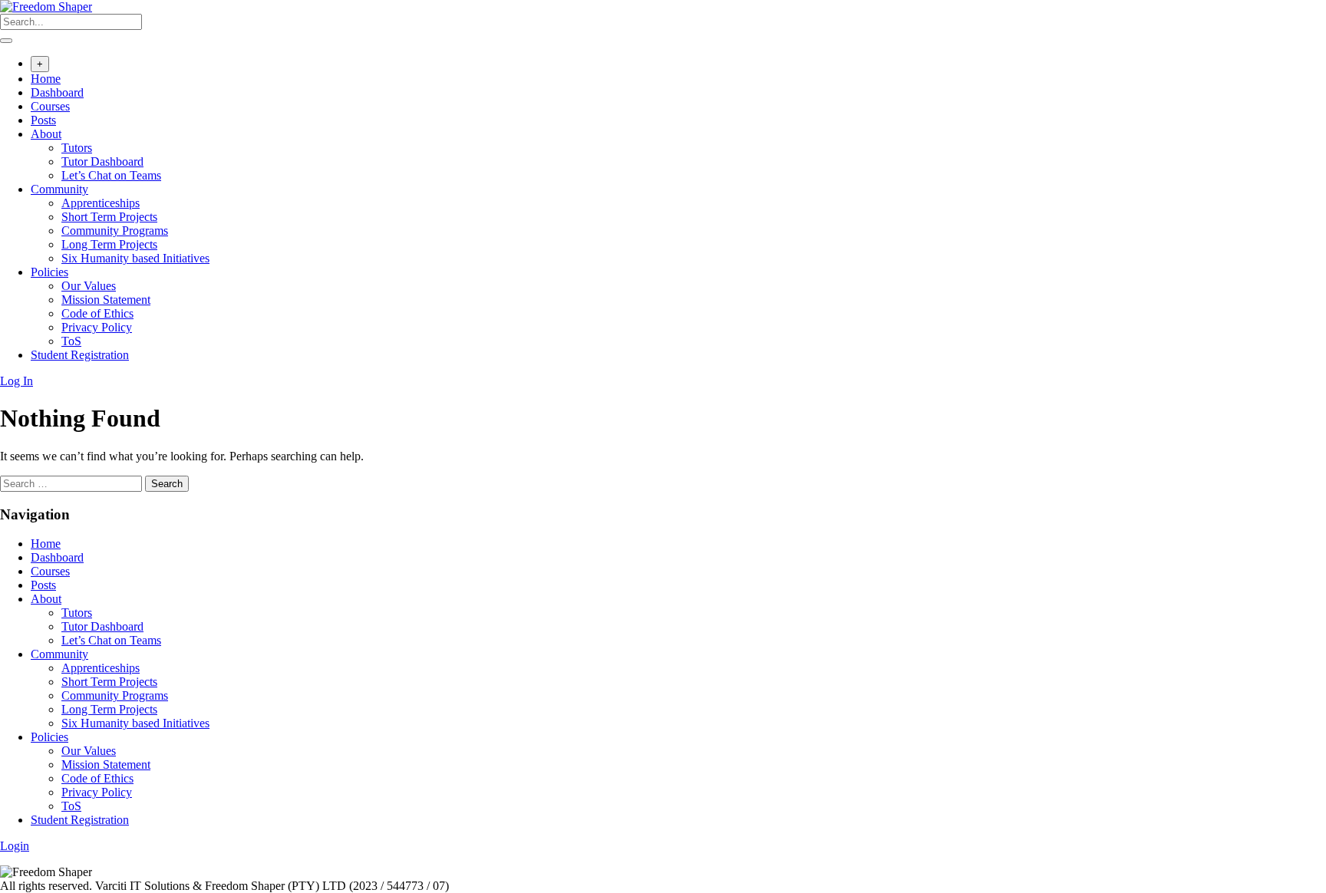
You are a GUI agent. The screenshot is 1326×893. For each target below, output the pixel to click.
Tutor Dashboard (102, 161)
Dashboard (57, 92)
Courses (50, 106)
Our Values (88, 285)
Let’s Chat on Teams (111, 175)
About (46, 133)
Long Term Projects (109, 244)
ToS (71, 341)
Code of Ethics (97, 313)
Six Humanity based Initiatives (135, 258)
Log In (16, 380)
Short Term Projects (109, 216)
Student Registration (80, 354)
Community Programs (114, 230)
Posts (43, 120)
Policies (49, 271)
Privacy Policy (96, 327)
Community (59, 189)
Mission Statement (105, 299)
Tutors (76, 147)
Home (46, 78)
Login (14, 845)
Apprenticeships (100, 202)
